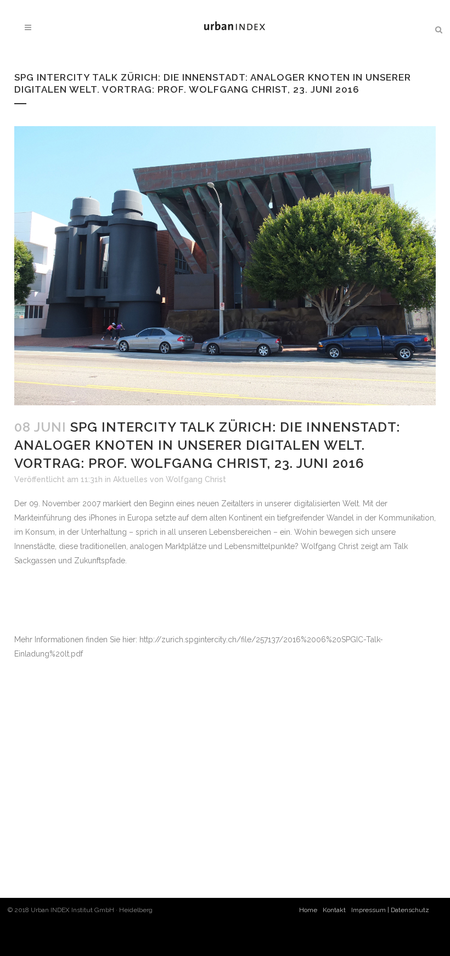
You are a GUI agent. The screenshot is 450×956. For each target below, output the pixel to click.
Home (308, 910)
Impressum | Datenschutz (390, 910)
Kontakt (334, 910)
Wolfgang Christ (196, 479)
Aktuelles (130, 479)
